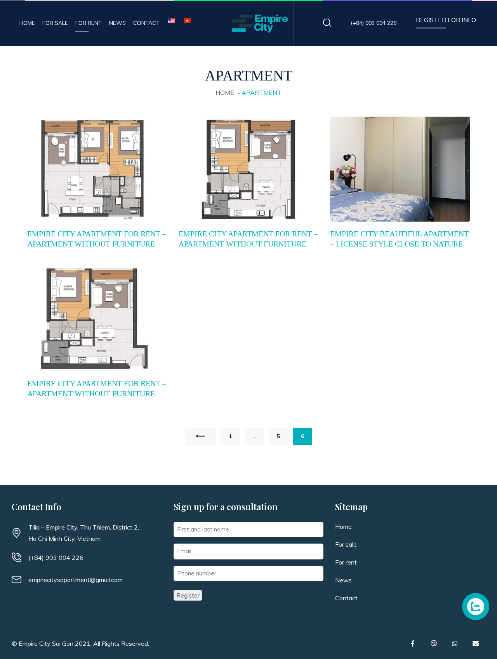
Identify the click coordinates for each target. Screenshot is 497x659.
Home (27, 22)
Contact (146, 22)
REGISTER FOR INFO (446, 20)
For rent (88, 22)
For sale (55, 22)
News (117, 22)
